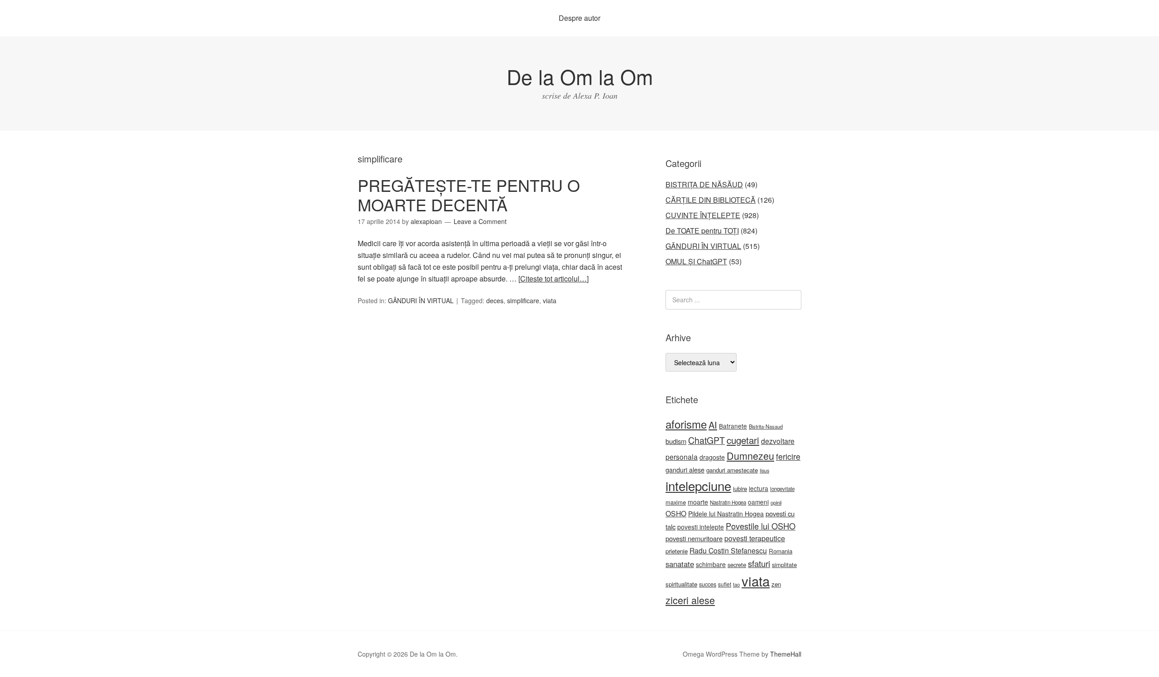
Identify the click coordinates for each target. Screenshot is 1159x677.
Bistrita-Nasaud (766, 426)
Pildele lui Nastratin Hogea (726, 513)
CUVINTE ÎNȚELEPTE (703, 215)
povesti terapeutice (754, 538)
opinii (776, 502)
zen (776, 584)
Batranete (733, 425)
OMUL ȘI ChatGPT (696, 261)
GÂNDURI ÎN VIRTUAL (421, 300)
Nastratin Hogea (728, 502)
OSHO (676, 513)
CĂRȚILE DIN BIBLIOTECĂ (711, 200)
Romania (780, 551)
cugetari (743, 440)
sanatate (680, 563)
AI (713, 424)
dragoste (712, 457)
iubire (740, 488)
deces (494, 300)
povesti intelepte (700, 526)
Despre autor (579, 18)
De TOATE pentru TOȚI (702, 230)
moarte (698, 501)
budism (676, 441)
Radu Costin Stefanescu (728, 550)
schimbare (711, 564)
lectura (758, 488)
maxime (676, 502)
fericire (788, 456)
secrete (737, 564)
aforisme (686, 424)
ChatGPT (706, 440)
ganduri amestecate (732, 470)
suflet (724, 584)
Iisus (764, 470)
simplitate (784, 564)
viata (549, 300)
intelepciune (698, 486)
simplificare (523, 300)
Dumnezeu (750, 455)
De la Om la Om (580, 76)
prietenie (677, 551)
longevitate (782, 488)
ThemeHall (785, 653)
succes (707, 584)
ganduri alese (685, 469)
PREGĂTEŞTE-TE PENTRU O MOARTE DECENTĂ (469, 194)
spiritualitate (681, 584)
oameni (758, 501)
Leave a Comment (480, 221)
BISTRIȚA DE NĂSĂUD (704, 184)
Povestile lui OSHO (760, 526)
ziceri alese (690, 600)
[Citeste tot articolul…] (553, 278)
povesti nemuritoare (694, 538)
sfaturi (759, 563)
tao (736, 584)
